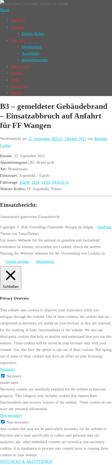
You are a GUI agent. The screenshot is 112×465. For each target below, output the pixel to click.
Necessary (14, 376)
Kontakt (17, 93)
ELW (35, 182)
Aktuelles (18, 20)
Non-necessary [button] (11, 415)
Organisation (31, 46)
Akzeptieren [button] (45, 261)
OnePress (104, 227)
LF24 (46, 182)
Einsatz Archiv (33, 33)
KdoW (24, 182)
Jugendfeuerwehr (35, 60)
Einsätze (17, 27)
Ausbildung (30, 53)
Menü (4, 10)
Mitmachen (19, 86)
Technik (17, 73)
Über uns (18, 40)
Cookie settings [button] (17, 261)
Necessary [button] (7, 369)
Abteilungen (20, 66)
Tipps (15, 80)
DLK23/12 (60, 182)
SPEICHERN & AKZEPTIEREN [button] (26, 461)
